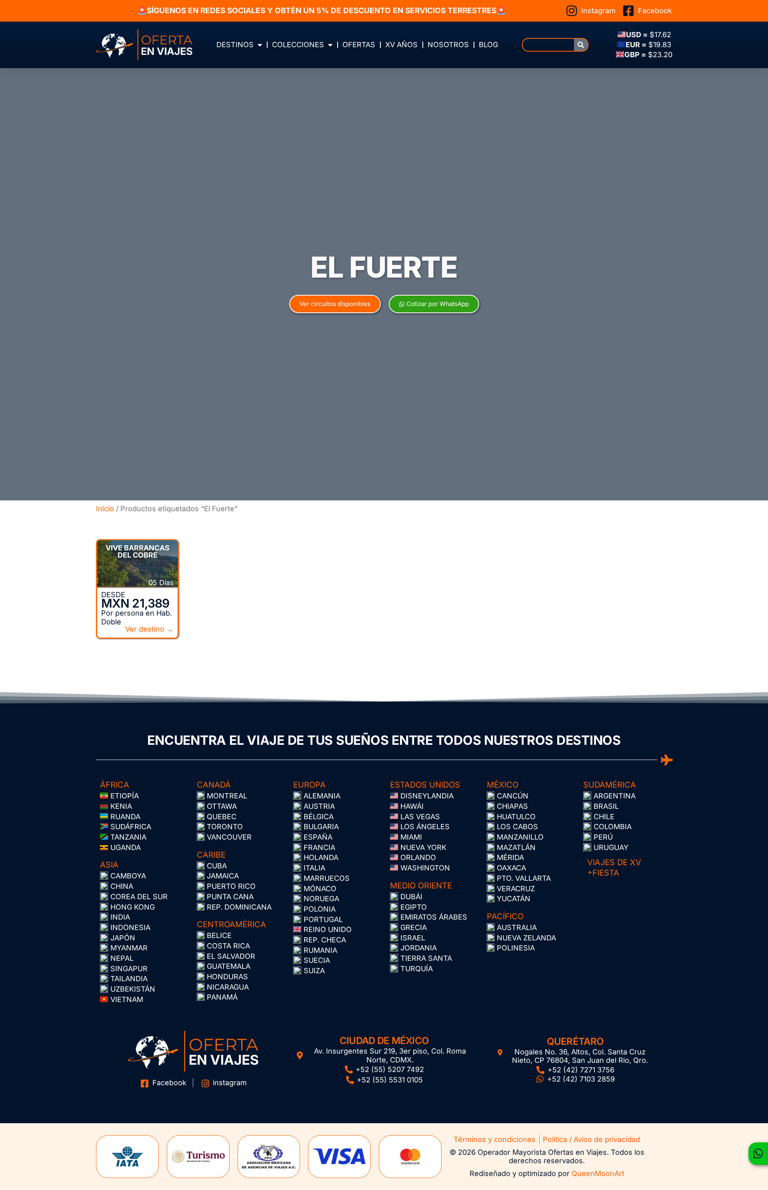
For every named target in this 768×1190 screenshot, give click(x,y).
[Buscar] (581, 45)
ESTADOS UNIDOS (425, 785)
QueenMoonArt (598, 1173)
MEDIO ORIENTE (421, 885)
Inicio (105, 508)
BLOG (488, 44)
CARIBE (211, 855)
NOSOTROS (448, 44)
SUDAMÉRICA (609, 785)
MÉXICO (502, 785)
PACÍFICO (505, 916)
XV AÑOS (401, 44)
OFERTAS (358, 44)
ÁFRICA (114, 785)
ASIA (109, 865)
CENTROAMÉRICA (231, 924)
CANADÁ (214, 785)
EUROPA (309, 785)
